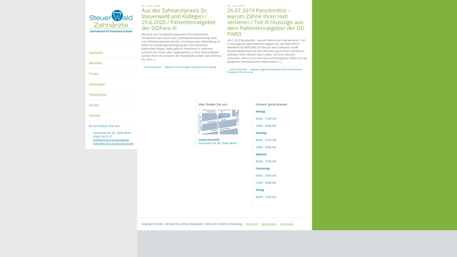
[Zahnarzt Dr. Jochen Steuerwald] (111, 20)
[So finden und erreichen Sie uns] (219, 121)
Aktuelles (95, 63)
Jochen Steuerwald (152, 67)
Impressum (286, 224)
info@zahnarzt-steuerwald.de (111, 140)
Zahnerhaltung (209, 67)
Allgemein (169, 67)
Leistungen (97, 84)
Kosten (94, 105)
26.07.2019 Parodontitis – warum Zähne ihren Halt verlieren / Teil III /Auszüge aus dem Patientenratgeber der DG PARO (266, 22)
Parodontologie (182, 67)
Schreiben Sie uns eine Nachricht (113, 143)
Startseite (96, 53)
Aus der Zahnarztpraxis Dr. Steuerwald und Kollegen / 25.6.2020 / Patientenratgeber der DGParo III (179, 19)
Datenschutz (268, 224)
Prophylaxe (195, 67)
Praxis (93, 73)
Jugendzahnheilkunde (270, 69)
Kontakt (94, 115)
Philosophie (98, 94)
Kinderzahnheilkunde (292, 69)
